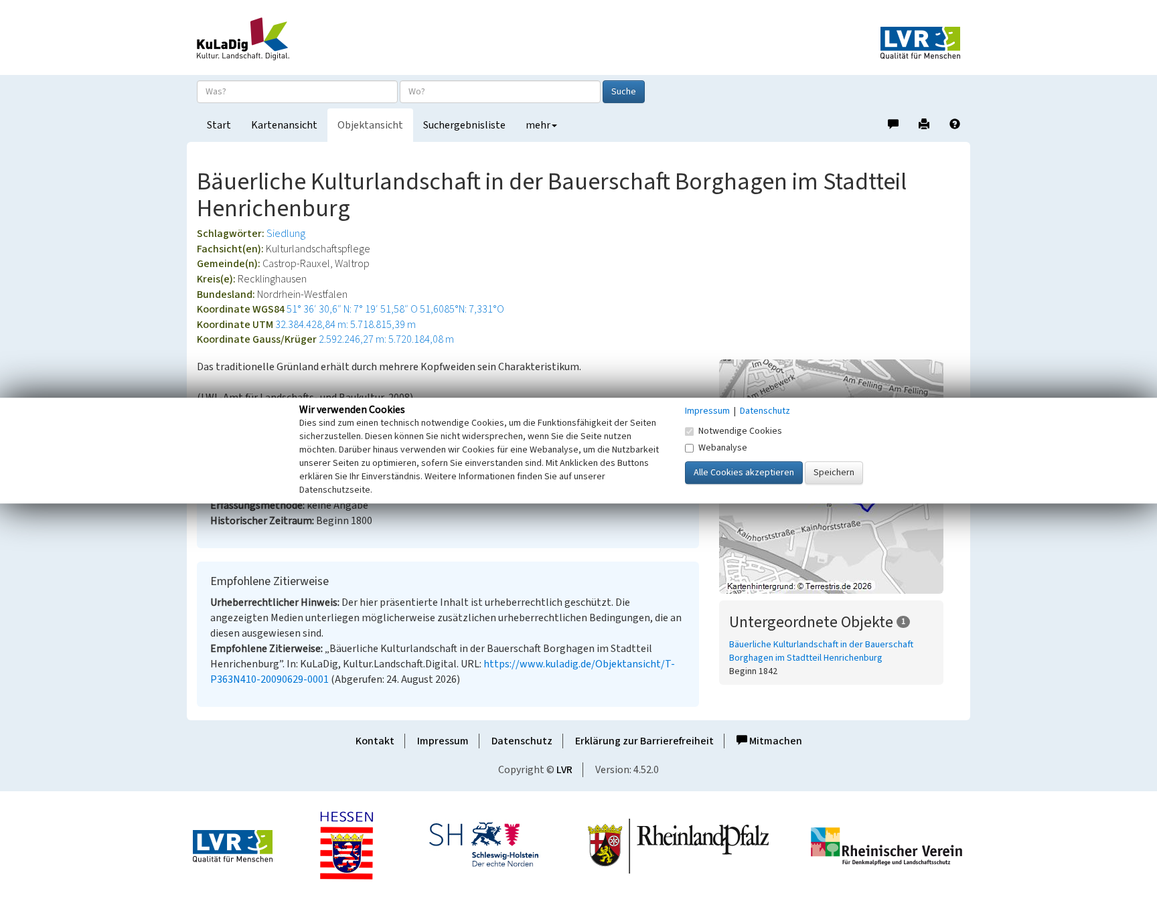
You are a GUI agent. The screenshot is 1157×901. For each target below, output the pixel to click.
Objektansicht (370, 125)
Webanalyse (722, 448)
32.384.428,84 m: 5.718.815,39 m (345, 324)
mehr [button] (538, 125)
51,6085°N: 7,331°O (462, 309)
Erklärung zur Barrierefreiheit (644, 741)
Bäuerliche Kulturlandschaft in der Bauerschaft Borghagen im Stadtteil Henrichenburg (821, 651)
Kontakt (375, 741)
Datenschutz (521, 741)
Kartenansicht (284, 125)
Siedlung (285, 233)
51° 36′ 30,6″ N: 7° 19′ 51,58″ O (352, 309)
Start (219, 125)
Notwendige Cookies (740, 431)
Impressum (443, 741)
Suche (623, 91)
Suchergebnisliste (464, 125)
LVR (564, 769)
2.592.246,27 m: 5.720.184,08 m (386, 339)
